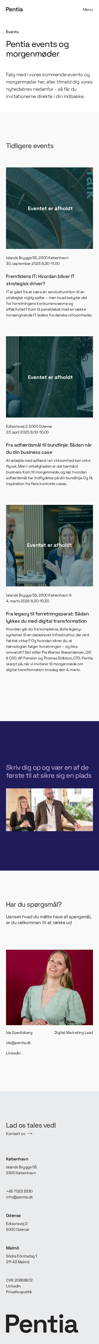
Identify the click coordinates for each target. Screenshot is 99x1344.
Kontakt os (15, 1133)
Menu (88, 9)
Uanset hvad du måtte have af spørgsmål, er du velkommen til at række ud (48, 920)
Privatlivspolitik (19, 1291)
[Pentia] (26, 9)
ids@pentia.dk (18, 1042)
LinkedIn (13, 1053)
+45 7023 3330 (19, 1191)
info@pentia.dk (19, 1197)
